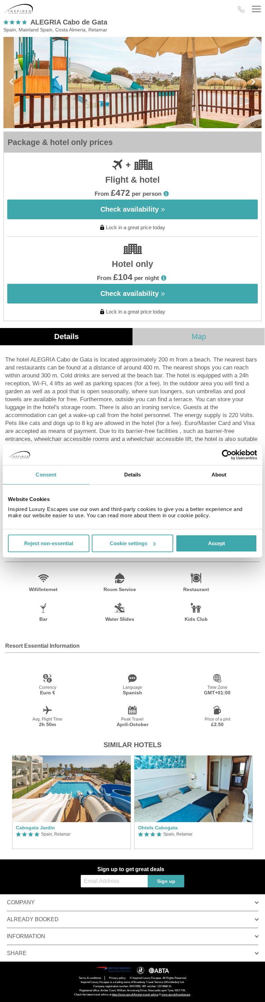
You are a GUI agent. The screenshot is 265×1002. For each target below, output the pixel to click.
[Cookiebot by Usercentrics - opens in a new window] (227, 455)
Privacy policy (117, 978)
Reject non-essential (48, 543)
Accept (216, 543)
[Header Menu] (256, 9)
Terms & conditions (90, 978)
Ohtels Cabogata (158, 827)
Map (199, 336)
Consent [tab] (46, 475)
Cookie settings (128, 543)
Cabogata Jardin (35, 827)
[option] (71, 802)
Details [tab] (132, 475)
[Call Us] (241, 9)
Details (66, 336)
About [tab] (219, 475)
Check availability (130, 209)
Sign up (166, 881)
